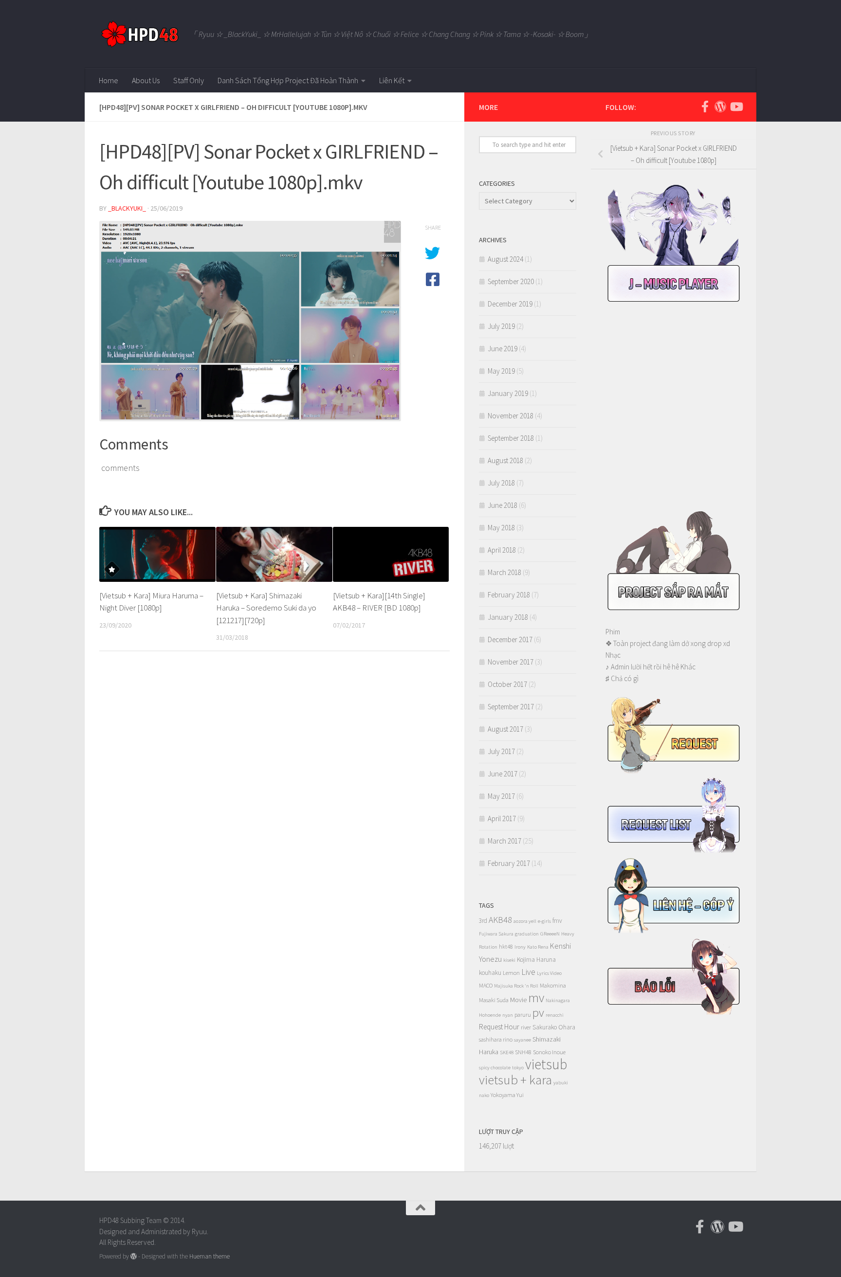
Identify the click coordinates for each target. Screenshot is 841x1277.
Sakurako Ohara (553, 1027)
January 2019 (508, 393)
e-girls (544, 921)
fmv (557, 921)
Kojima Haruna (536, 959)
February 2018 (509, 594)
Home (108, 80)
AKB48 (500, 919)
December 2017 (510, 639)
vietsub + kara (515, 1079)
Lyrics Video (549, 973)
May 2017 (501, 796)
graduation (527, 934)
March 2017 (504, 840)
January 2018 (508, 617)
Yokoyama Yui (507, 1094)
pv (538, 1012)
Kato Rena (537, 947)
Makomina (553, 985)
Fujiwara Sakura (496, 934)
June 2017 (502, 773)
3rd (483, 921)
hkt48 (506, 946)
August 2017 (505, 729)
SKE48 (506, 1052)
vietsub (546, 1064)
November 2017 (510, 661)
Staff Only (188, 80)
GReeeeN (550, 934)
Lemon (511, 972)
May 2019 (501, 371)
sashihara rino (495, 1039)
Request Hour (499, 1026)
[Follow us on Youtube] (736, 106)
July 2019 (501, 326)
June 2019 (502, 348)
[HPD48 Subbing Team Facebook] (705, 106)
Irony (520, 947)
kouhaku (490, 973)
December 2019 (510, 303)
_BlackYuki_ (127, 208)
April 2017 (502, 818)
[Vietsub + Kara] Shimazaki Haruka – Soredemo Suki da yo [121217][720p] (266, 608)
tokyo (518, 1067)
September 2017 (511, 706)
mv (536, 997)
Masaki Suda (494, 1000)
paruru (522, 1014)
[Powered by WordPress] (133, 1256)
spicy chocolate (495, 1067)
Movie (518, 999)
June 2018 (502, 505)
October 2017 (507, 684)
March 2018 (504, 572)
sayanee (522, 1040)
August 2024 (505, 259)
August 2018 (505, 460)
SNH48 (523, 1052)
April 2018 (502, 550)
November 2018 (510, 415)
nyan (507, 1015)
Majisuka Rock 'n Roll (516, 986)
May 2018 (501, 527)
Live (528, 971)
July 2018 (501, 482)
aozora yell (524, 921)
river (526, 1027)
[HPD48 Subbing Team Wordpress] (720, 106)
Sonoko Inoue (549, 1052)
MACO (486, 985)
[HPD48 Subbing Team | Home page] (139, 34)
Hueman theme (209, 1256)
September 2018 (511, 438)
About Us (146, 80)
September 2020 (511, 281)
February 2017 (509, 863)
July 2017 (501, 751)
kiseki (509, 960)
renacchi (555, 1015)
